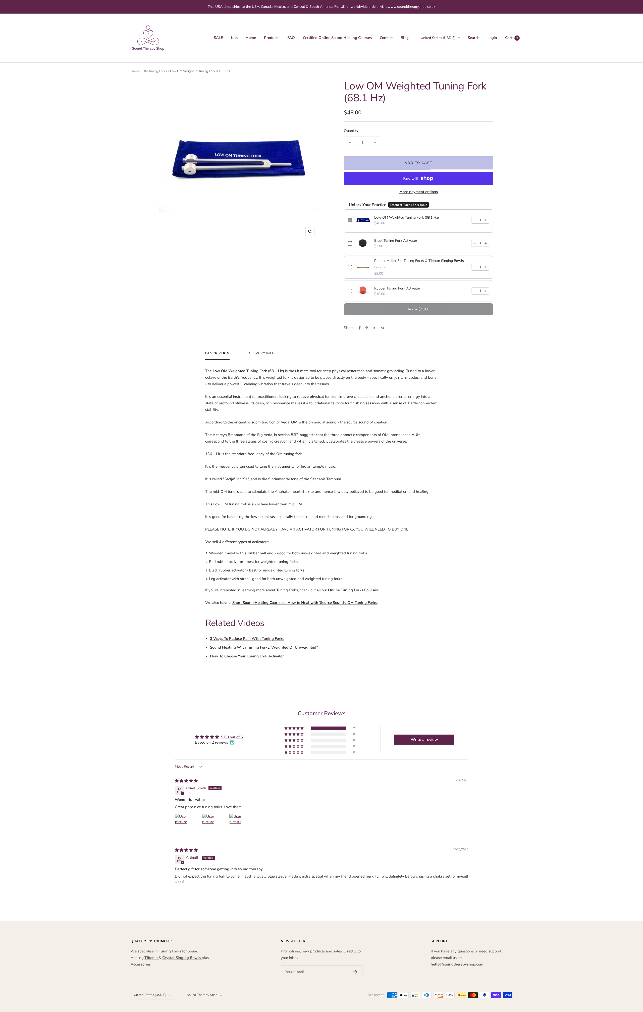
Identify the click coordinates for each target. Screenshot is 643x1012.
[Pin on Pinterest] (366, 328)
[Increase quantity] (485, 220)
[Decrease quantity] (474, 220)
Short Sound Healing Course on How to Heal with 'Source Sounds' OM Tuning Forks (304, 602)
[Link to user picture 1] (187, 826)
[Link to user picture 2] (214, 826)
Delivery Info (261, 353)
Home (251, 37)
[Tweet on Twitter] (374, 328)
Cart (511, 37)
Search (473, 37)
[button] (294, 728)
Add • (418, 309)
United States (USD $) (438, 37)
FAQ (291, 37)
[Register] (355, 972)
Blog (405, 37)
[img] (186, 780)
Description (217, 353)
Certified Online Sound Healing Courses (337, 37)
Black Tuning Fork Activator (395, 240)
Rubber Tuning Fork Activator (397, 288)
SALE (218, 37)
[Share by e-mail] (382, 328)
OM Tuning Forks (154, 71)
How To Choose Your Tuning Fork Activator (247, 656)
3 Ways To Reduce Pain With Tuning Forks (247, 638)
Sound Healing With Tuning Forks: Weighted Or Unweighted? (264, 647)
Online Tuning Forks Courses (353, 590)
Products (271, 37)
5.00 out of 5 (232, 737)
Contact (386, 37)
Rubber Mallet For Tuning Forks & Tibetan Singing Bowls (419, 260)
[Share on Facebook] (360, 328)
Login (492, 37)
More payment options (418, 191)
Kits (234, 37)
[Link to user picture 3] (241, 826)
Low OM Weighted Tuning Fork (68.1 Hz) (406, 217)
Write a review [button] (424, 739)
